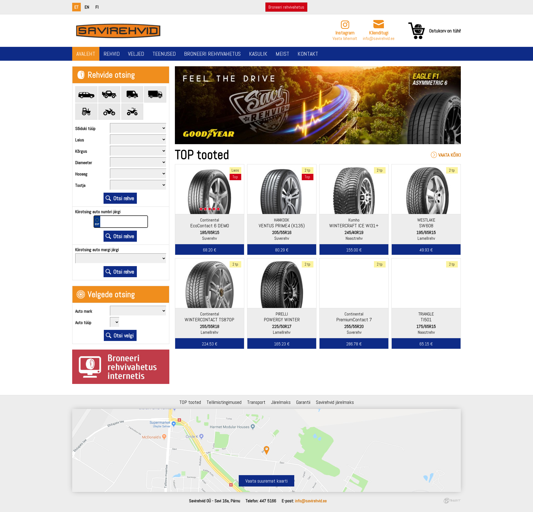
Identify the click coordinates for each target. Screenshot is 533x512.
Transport (256, 402)
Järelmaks (281, 402)
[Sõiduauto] (86, 94)
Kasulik (258, 53)
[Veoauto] (155, 94)
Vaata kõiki (449, 155)
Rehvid (112, 53)
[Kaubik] (132, 94)
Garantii (303, 402)
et (76, 7)
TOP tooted (190, 402)
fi (97, 7)
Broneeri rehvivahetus (286, 7)
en (87, 7)
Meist (282, 53)
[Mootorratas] (109, 111)
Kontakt (308, 53)
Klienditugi (378, 32)
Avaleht (85, 53)
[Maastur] (109, 94)
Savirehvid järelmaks (335, 402)
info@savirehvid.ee (378, 38)
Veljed (136, 53)
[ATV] (132, 111)
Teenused (164, 53)
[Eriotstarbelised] (86, 111)
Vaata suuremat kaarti (266, 481)
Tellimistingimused (224, 402)
